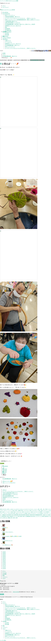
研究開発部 (7, 28)
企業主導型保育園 (22, 514)
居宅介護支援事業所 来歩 (8, 496)
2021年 (4, 559)
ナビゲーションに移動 (13, 0)
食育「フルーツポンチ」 (7, 532)
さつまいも (21, 509)
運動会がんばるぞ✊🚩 (7, 481)
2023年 (4, 556)
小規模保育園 (3, 516)
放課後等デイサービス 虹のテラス (13, 25)
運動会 (9, 517)
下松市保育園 (8, 514)
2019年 (4, 562)
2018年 (4, 564)
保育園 (26, 514)
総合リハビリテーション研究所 (39, 516)
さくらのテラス (8, 42)
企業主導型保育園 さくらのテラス (12, 22)
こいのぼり (11, 509)
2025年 (4, 553)
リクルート (4, 577)
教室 (6, 27)
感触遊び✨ (5, 527)
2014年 (4, 568)
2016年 (4, 567)
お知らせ (4, 490)
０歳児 (14, 517)
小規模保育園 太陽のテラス (11, 21)
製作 (4, 517)
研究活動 (7, 34)
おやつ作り (4, 509)
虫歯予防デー (47, 516)
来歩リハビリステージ (10, 15)
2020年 (4, 561)
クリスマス (26, 509)
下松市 (13, 510)
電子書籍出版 (8, 30)
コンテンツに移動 (4, 0)
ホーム (3, 5)
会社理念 (7, 33)
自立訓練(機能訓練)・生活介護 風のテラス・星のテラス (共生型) (20, 24)
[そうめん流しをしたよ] (3, 539)
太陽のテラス (8, 40)
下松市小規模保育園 (14, 514)
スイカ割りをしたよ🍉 (7, 545)
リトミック (10, 510)
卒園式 (31, 514)
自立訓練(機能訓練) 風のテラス (12, 45)
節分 (32, 516)
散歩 (19, 516)
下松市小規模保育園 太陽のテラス (10, 493)
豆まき (6, 517)
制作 (29, 514)
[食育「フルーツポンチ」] (3, 530)
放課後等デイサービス (14, 516)
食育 (11, 517)
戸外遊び (7, 516)
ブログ (3, 578)
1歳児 (1, 509)
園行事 (33, 514)
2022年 (4, 558)
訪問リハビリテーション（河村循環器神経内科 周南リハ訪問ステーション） (22, 19)
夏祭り (41, 514)
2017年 (4, 565)
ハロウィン (5, 510)
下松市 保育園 (17, 510)
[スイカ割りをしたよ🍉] (3, 543)
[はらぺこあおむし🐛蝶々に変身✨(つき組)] (3, 534)
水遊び (24, 516)
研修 (3, 575)
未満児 (21, 516)
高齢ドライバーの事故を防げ (8, 482)
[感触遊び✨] (3, 526)
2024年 (4, 555)
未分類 (3, 499)
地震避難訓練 (37, 514)
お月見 (8, 509)
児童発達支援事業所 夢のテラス (12, 16)
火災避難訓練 (27, 516)
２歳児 (16, 517)
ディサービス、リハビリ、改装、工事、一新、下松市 (37, 509)
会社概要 (4, 574)
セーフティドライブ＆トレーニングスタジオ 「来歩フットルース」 (20, 18)
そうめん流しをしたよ (7, 540)
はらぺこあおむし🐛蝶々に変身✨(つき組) (12, 536)
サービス (4, 572)
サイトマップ (5, 7)
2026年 (4, 552)
